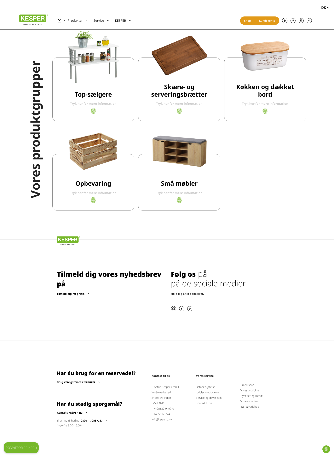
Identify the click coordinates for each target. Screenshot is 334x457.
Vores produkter (250, 390)
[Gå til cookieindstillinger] (326, 449)
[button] (78, 20)
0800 (84, 420)
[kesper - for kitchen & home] (33, 20)
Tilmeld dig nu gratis (70, 294)
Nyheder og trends (251, 396)
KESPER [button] (120, 20)
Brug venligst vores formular (76, 382)
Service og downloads (209, 397)
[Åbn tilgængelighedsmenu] (284, 20)
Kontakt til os (204, 403)
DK (323, 7)
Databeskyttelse (205, 387)
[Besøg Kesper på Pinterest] (309, 20)
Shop (247, 20)
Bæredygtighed (249, 406)
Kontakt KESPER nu (70, 412)
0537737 (97, 420)
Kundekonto (267, 20)
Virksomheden (249, 401)
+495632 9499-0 (164, 408)
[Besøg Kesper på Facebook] (293, 20)
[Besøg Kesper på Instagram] (301, 20)
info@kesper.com (162, 419)
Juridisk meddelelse (207, 392)
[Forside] (59, 20)
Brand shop (247, 385)
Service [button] (99, 20)
